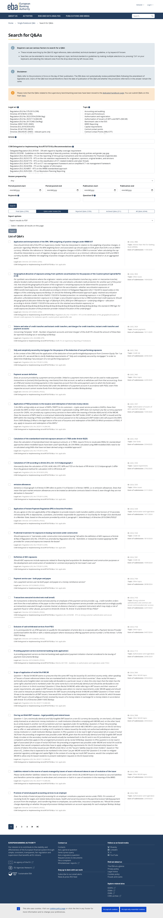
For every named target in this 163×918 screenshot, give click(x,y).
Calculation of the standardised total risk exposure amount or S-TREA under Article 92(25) (50, 438)
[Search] (152, 16)
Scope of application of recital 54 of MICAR (31, 672)
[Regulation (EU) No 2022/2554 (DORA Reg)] (44, 116)
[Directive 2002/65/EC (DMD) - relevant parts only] (44, 132)
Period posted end (54, 186)
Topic (85, 107)
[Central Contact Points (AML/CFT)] (118, 132)
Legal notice (113, 871)
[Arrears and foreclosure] (118, 114)
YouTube (114, 855)
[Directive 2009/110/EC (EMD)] (44, 124)
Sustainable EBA (25, 873)
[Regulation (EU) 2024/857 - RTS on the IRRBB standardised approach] (81, 168)
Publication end (127, 186)
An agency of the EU (22, 862)
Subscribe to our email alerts (70, 874)
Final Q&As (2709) (22, 211)
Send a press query (66, 852)
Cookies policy (114, 874)
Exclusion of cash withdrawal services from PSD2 (34, 626)
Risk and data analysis (49, 16)
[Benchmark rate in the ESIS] (118, 121)
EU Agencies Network (23, 867)
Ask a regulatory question (69, 855)
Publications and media (77, 16)
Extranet (139, 5)
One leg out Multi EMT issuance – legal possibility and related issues (42, 715)
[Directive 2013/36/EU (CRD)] (44, 114)
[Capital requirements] (118, 126)
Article (11, 137)
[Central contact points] (118, 129)
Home (10, 23)
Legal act (12, 107)
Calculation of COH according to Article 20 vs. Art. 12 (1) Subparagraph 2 (43, 463)
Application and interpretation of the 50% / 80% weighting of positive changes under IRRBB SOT (53, 241)
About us (12, 16)
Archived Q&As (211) (113, 211)
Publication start (90, 186)
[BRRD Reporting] (118, 124)
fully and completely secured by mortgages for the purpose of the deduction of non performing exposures (58, 350)
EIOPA (110, 888)
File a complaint (64, 860)
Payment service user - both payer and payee (32, 578)
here (24, 95)
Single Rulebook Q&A (26, 23)
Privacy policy (113, 869)
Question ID (88, 195)
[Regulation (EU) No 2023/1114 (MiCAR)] (44, 119)
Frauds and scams (115, 877)
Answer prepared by (17, 176)
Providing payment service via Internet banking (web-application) (41, 651)
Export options (14, 216)
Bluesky (113, 847)
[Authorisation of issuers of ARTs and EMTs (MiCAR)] (118, 119)
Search (12, 206)
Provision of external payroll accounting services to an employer (40, 793)
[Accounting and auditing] (118, 111)
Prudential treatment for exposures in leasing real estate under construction (46, 533)
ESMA (110, 890)
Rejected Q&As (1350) (83, 211)
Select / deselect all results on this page (27, 225)
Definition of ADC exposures (25, 557)
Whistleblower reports (67, 863)
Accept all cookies (110, 909)
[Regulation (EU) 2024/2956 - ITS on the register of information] (81, 166)
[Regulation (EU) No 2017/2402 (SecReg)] (44, 121)
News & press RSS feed (67, 877)
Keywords (12, 195)
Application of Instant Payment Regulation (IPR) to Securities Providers (43, 508)
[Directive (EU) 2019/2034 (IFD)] (44, 126)
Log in (149, 5)
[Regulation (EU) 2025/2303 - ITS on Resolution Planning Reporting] (81, 171)
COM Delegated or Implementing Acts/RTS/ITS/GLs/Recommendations (40, 146)
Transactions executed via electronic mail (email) (34, 597)
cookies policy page (57, 908)
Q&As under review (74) (52, 211)
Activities (27, 16)
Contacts (61, 847)
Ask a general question (67, 850)
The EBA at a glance (116, 866)
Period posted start (17, 186)
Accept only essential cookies (133, 909)
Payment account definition (25, 374)
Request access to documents (70, 858)
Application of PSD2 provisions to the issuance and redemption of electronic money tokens (51, 404)
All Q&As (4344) (141, 211)
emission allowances (22, 484)
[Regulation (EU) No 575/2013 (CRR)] (44, 111)
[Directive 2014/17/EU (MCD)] (44, 129)
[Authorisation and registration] (118, 116)
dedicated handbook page (113, 93)
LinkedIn (114, 850)
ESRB (110, 893)
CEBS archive (113, 896)
